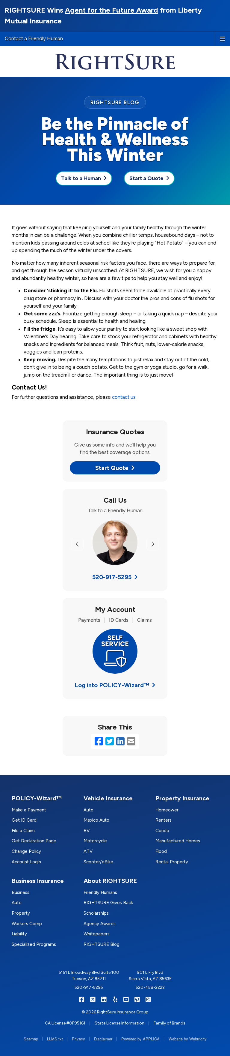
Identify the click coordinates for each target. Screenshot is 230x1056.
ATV (88, 851)
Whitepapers (97, 934)
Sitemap (31, 1039)
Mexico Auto (96, 820)
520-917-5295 (111, 577)
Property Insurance (182, 798)
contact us (124, 397)
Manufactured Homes (177, 841)
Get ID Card (24, 820)
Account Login (26, 862)
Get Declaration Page (34, 841)
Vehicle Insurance (108, 798)
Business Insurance (38, 880)
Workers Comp (27, 923)
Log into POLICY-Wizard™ (112, 685)
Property (21, 913)
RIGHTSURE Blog (101, 944)
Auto (88, 810)
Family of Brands (169, 1023)
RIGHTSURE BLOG (115, 102)
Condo (162, 830)
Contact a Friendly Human (34, 38)
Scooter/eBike (98, 862)
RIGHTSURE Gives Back (108, 902)
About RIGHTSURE (110, 880)
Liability (19, 934)
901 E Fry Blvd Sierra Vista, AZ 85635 (150, 975)
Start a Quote (146, 178)
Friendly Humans (100, 892)
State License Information (119, 1023)
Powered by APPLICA (140, 1039)
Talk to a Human (81, 178)
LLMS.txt (55, 1039)
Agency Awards (100, 923)
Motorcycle (95, 841)
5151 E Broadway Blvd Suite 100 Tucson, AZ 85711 (89, 975)
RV (87, 830)
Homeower (166, 810)
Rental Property (171, 862)
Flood (161, 851)
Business (20, 892)
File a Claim (23, 830)
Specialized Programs (34, 944)
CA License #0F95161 (65, 1023)
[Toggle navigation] (222, 38)
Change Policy (26, 851)
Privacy (78, 1039)
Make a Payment (29, 810)
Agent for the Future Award (111, 10)
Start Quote (111, 467)
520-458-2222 (150, 987)
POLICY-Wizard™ (37, 798)
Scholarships (96, 913)
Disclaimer (103, 1039)
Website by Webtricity (188, 1039)
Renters (163, 820)
